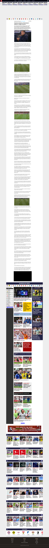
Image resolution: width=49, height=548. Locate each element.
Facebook (37, 541)
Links (36, 543)
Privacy (24, 541)
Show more (22, 423)
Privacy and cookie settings (24, 542)
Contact (12, 541)
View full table (10, 307)
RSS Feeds (36, 542)
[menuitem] (7, 1)
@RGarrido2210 (23, 21)
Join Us (12, 542)
